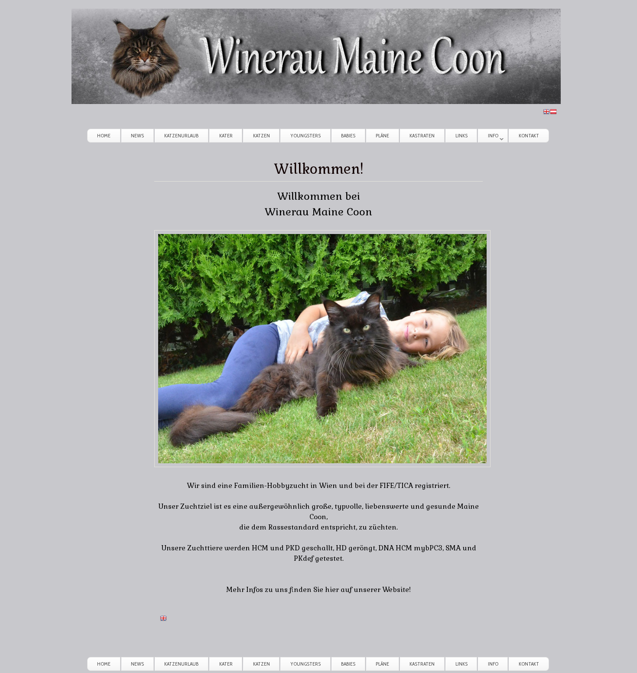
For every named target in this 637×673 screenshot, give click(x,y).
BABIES (348, 135)
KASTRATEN (422, 135)
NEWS (137, 135)
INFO (488, 137)
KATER (226, 135)
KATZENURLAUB (181, 135)
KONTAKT (529, 135)
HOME (103, 135)
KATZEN (261, 135)
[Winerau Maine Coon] (316, 101)
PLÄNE (382, 135)
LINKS (461, 135)
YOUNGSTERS (305, 135)
